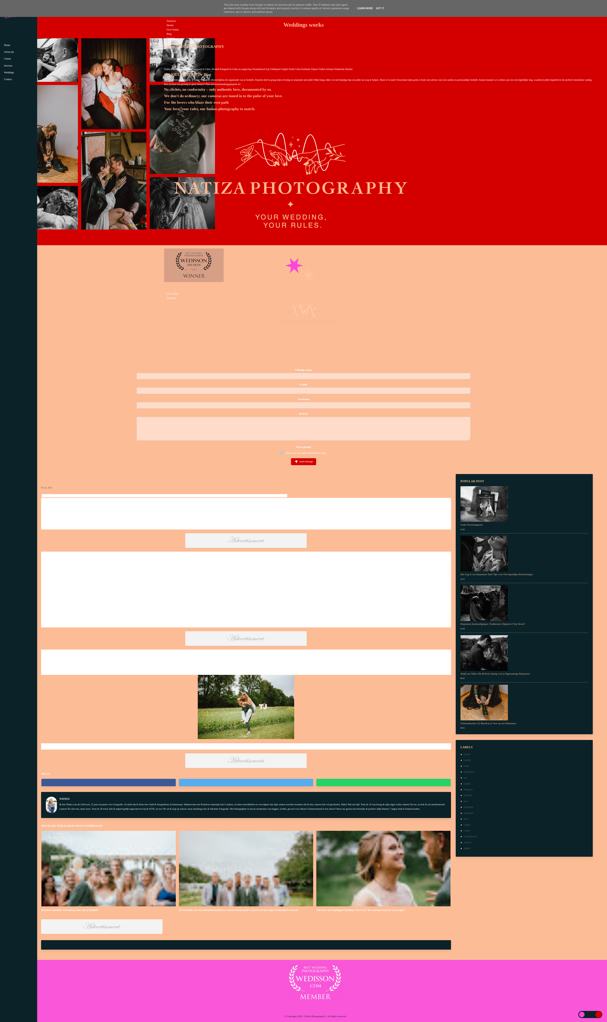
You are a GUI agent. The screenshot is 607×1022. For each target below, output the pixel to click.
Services (8, 65)
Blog (169, 34)
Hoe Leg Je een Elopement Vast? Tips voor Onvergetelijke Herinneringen (496, 574)
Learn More (365, 8)
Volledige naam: (303, 370)
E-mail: (303, 384)
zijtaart (467, 848)
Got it (380, 8)
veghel (467, 824)
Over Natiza (173, 29)
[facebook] (108, 782)
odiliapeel (468, 813)
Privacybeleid (303, 447)
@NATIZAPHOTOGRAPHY (200, 47)
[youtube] (319, 1007)
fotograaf (468, 789)
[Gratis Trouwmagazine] (484, 503)
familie (467, 783)
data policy (321, 453)
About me (9, 52)
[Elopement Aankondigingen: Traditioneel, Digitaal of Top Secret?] (484, 603)
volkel (467, 830)
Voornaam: (303, 399)
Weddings (9, 72)
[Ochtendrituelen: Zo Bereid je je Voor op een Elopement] (484, 702)
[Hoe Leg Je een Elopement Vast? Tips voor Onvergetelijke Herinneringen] (484, 553)
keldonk (468, 795)
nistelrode (468, 807)
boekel (467, 754)
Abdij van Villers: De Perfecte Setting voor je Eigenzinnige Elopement (495, 673)
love (466, 801)
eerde (466, 766)
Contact (170, 38)
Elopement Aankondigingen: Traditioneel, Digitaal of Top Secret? (492, 624)
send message (306, 461)
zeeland (467, 842)
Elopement (469, 771)
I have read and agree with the (306, 453)
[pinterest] (325, 1007)
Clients (7, 58)
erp (465, 777)
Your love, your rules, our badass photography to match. (209, 109)
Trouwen (171, 21)
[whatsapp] (383, 782)
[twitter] (246, 782)
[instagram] (312, 1007)
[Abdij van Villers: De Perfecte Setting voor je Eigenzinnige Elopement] (484, 652)
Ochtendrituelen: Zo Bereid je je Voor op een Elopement (488, 723)
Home (7, 45)
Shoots (170, 25)
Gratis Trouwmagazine (471, 524)
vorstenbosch (470, 836)
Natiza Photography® (315, 1016)
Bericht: (303, 413)
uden (466, 819)
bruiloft (467, 760)
